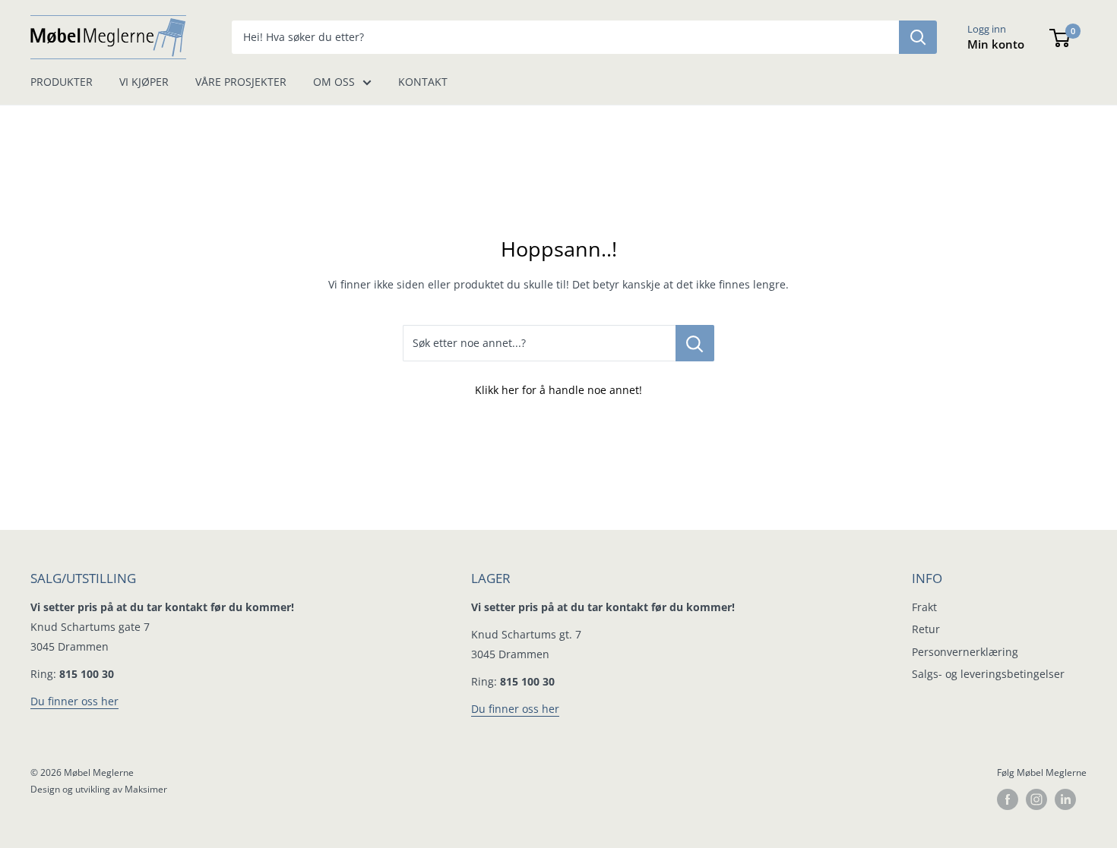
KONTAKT (423, 81)
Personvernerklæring (965, 652)
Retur (926, 629)
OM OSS (334, 81)
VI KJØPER (144, 81)
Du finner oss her (74, 701)
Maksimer (146, 789)
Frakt (924, 607)
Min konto (995, 44)
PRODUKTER (61, 81)
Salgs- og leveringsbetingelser (988, 674)
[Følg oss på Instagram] (1036, 799)
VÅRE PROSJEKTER (240, 81)
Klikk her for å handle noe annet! (558, 390)
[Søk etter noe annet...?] (695, 343)
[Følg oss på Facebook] (1007, 799)
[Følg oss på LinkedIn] (1065, 799)
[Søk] (918, 37)
